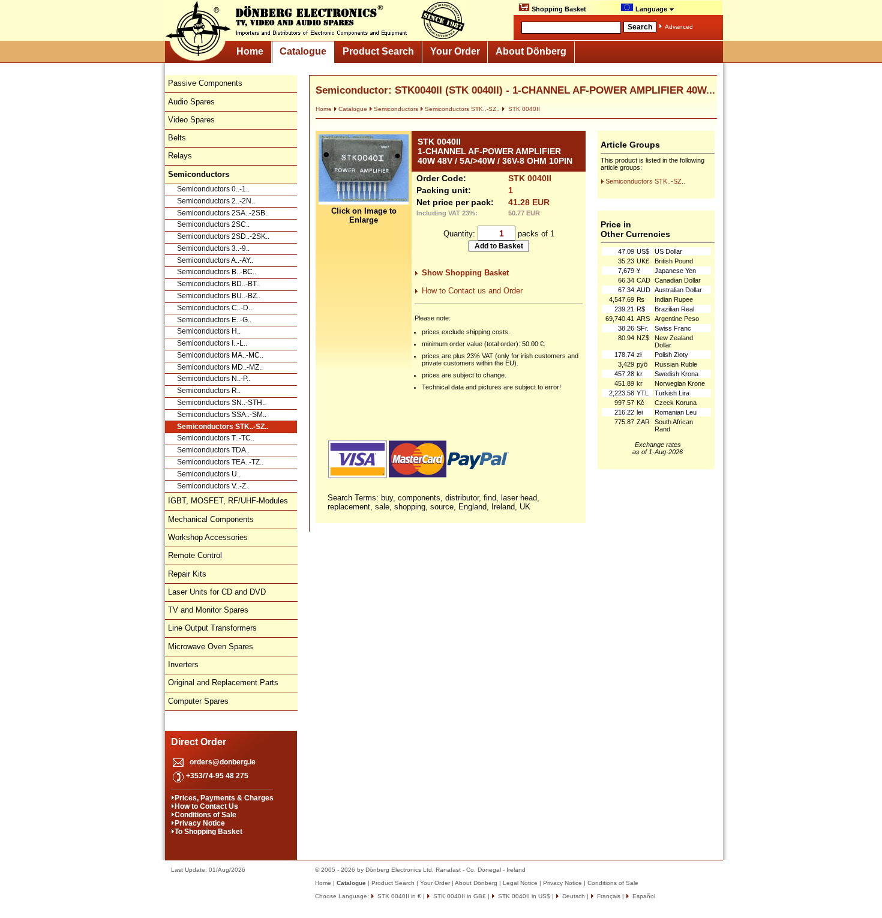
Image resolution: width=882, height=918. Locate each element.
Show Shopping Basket (465, 272)
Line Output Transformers (212, 627)
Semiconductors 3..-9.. (213, 248)
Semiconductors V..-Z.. (213, 486)
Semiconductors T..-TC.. (215, 438)
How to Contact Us (206, 806)
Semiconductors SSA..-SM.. (221, 414)
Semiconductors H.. (209, 331)
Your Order (455, 51)
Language (651, 9)
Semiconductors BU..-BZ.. (218, 296)
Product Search (378, 51)
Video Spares (191, 119)
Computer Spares (198, 701)
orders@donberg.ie (223, 762)
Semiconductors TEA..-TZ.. (220, 462)
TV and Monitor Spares (208, 609)
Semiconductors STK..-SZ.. (222, 426)
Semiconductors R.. (209, 390)
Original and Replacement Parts (223, 682)
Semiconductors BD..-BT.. (218, 284)
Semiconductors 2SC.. (213, 224)
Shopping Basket (558, 9)
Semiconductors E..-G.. (214, 320)
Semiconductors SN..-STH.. (221, 402)
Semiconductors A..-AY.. (215, 260)
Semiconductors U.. (209, 474)
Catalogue (303, 51)
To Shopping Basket (208, 831)
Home (249, 51)
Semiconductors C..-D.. (214, 308)
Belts (177, 137)
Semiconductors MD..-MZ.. (220, 367)
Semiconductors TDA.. (213, 450)
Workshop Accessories (208, 537)
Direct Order (198, 742)
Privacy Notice (200, 823)
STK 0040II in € (398, 896)
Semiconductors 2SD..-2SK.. (223, 236)
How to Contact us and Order (472, 290)
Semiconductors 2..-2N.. (216, 201)
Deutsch (572, 896)
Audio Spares (191, 101)
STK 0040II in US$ (523, 896)
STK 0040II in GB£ (458, 896)
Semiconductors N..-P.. (213, 378)
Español (643, 896)
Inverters (183, 664)
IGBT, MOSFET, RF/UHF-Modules (228, 500)
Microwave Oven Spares (210, 646)
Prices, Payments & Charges (224, 798)
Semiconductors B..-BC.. (216, 272)
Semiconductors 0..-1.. (213, 189)
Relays (180, 155)
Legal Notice (520, 883)
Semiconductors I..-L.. (212, 343)
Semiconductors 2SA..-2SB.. (223, 213)
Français (607, 896)
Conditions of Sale (205, 815)
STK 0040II (523, 109)
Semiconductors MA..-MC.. (220, 355)
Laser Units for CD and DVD (217, 591)
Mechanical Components (211, 519)
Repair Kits (187, 573)
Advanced (679, 26)
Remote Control (195, 555)
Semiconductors (396, 109)
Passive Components (205, 83)
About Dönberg (531, 51)
